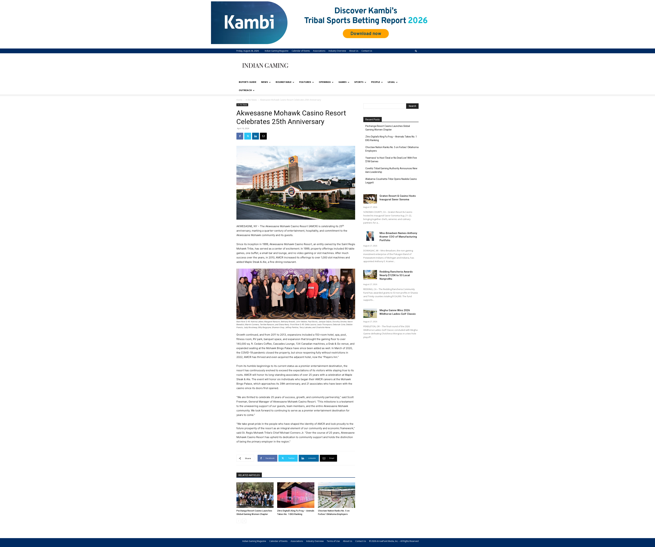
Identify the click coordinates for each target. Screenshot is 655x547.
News (264, 82)
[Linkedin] (255, 136)
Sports (358, 82)
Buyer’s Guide (247, 82)
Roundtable (284, 82)
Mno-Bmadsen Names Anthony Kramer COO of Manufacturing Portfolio (398, 237)
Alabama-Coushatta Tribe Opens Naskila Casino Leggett (391, 181)
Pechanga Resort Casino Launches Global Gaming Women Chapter (387, 128)
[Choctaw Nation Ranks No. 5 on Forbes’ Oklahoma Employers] (336, 495)
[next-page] (244, 521)
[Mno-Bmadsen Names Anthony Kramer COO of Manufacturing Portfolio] (370, 236)
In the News (251, 99)
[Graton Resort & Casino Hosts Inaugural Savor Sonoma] (370, 199)
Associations (319, 50)
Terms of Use (333, 541)
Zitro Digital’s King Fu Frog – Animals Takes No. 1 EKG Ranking (391, 138)
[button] (416, 51)
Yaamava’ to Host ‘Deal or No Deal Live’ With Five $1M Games (391, 159)
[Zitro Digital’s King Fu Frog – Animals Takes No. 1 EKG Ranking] (295, 495)
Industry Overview (337, 50)
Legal (391, 82)
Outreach (245, 90)
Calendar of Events (301, 50)
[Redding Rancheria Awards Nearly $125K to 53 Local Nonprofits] (370, 274)
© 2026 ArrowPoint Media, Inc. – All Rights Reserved (394, 541)
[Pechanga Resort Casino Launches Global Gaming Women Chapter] (255, 495)
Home (239, 99)
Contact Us (366, 50)
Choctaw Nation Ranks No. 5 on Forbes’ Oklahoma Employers (392, 149)
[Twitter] (247, 136)
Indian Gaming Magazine (276, 50)
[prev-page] (238, 521)
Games (342, 82)
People (375, 82)
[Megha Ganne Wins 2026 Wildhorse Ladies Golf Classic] (370, 313)
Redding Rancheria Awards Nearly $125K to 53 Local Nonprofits (396, 275)
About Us (353, 50)
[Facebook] (239, 136)
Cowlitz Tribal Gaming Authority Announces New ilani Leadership (391, 170)
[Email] (263, 136)
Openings (325, 82)
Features (305, 82)
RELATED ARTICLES (249, 475)
